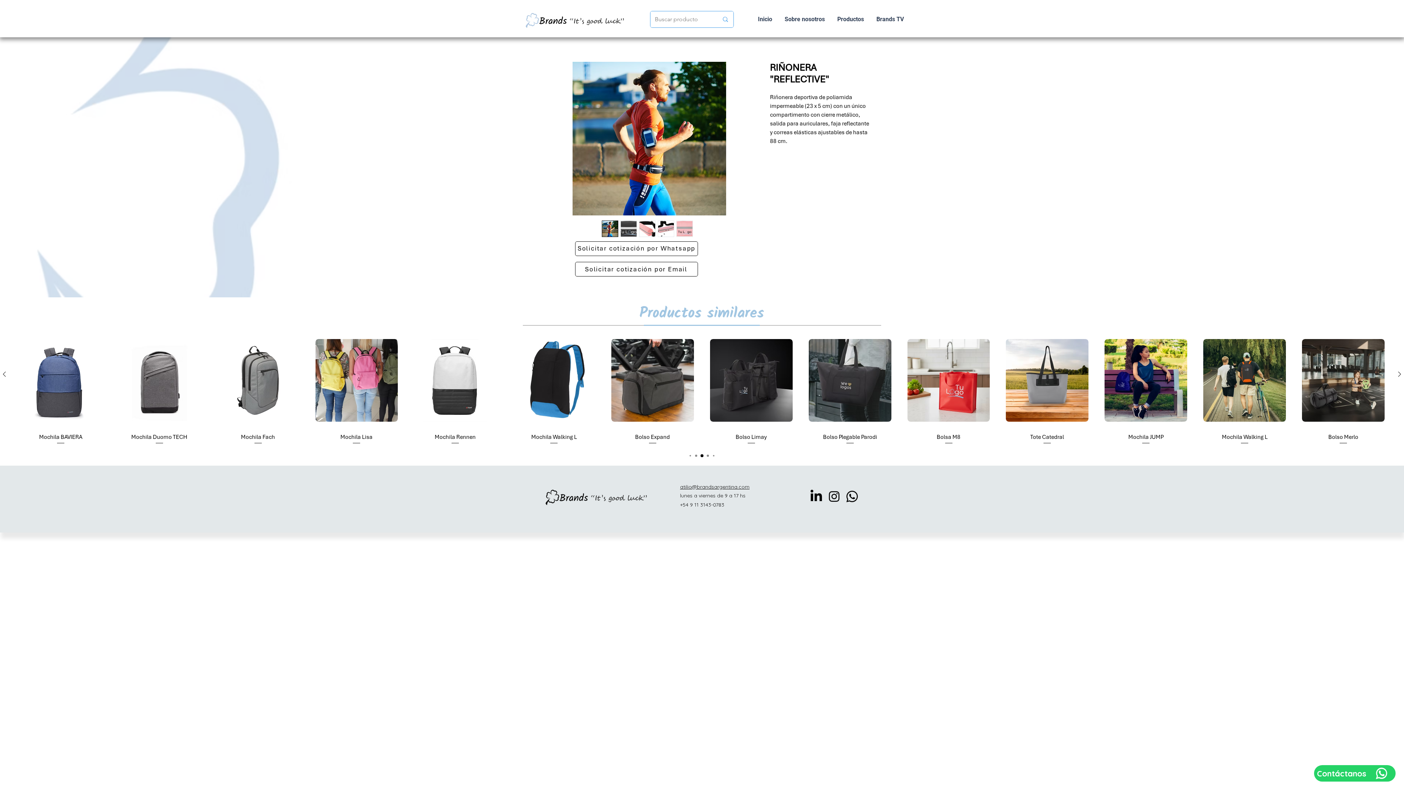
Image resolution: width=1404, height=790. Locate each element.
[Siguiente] (1399, 374)
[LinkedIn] (816, 496)
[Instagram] (834, 496)
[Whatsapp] (852, 496)
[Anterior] (4, 374)
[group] (702, 389)
